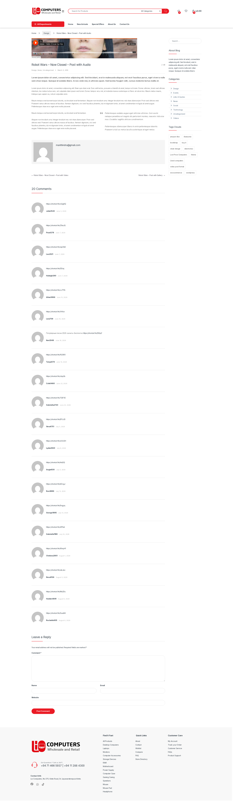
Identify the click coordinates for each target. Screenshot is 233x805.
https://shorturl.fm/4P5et (55, 527)
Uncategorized (48, 70)
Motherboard (108, 766)
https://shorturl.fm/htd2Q (55, 462)
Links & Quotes (179, 97)
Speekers (107, 781)
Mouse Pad (107, 788)
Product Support (174, 755)
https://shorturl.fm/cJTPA (55, 290)
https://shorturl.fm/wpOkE (56, 247)
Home (70, 24)
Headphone (107, 792)
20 (164, 65)
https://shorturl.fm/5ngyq (55, 505)
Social (175, 105)
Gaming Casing (109, 777)
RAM (105, 763)
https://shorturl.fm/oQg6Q (56, 204)
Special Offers (98, 24)
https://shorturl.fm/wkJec (55, 570)
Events (176, 93)
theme (193, 155)
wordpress (190, 173)
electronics (188, 149)
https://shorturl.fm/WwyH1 (56, 548)
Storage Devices (109, 759)
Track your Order (175, 745)
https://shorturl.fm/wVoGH (56, 441)
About (137, 741)
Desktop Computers (111, 745)
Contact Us (124, 24)
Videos (176, 118)
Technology (178, 110)
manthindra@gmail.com (68, 145)
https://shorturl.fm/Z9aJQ (56, 225)
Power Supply (108, 770)
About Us (112, 24)
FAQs (170, 752)
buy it (184, 143)
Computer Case (109, 773)
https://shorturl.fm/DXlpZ (92, 333)
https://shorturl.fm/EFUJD (55, 419)
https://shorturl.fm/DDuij (55, 268)
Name (34, 685)
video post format (177, 167)
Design (46, 33)
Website (35, 697)
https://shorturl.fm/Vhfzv (55, 312)
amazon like (174, 137)
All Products (107, 741)
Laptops (106, 748)
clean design (175, 149)
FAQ (137, 755)
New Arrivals (82, 24)
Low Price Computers (178, 155)
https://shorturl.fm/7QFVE (56, 398)
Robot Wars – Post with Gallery (152, 175)
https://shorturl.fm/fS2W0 (56, 355)
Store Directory (141, 759)
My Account (172, 741)
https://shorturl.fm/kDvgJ (55, 484)
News (40, 70)
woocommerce (176, 173)
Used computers (176, 161)
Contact (138, 745)
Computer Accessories (112, 755)
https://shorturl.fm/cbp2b (55, 376)
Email (102, 685)
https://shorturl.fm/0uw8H (56, 613)
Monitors (106, 752)
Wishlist (138, 748)
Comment (36, 653)
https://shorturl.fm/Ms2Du (56, 592)
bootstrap (174, 143)
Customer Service (175, 748)
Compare (139, 752)
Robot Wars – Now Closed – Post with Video (50, 175)
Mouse (105, 784)
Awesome (187, 137)
